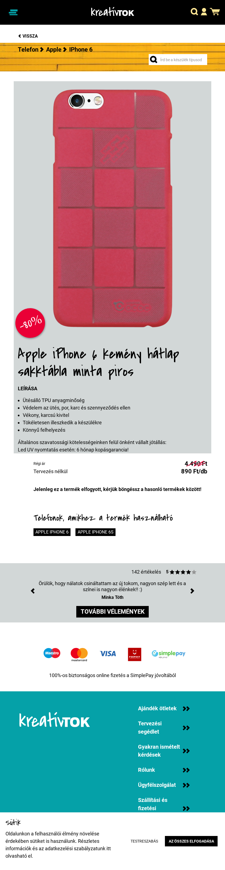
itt (108, 848)
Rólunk (146, 770)
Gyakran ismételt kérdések (159, 751)
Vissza (29, 36)
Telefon (28, 49)
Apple (53, 49)
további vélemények (113, 611)
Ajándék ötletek (157, 708)
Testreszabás (144, 841)
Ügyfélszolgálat (157, 785)
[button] (194, 12)
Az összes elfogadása (191, 841)
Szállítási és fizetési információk (152, 808)
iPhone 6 (81, 49)
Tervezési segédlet (150, 727)
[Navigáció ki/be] (13, 12)
